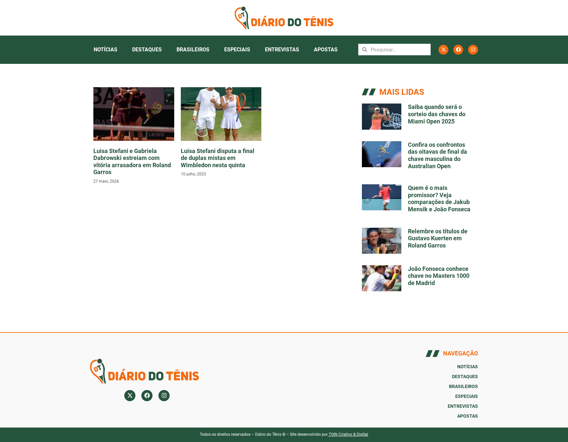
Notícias (105, 49)
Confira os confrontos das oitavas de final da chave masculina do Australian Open (437, 155)
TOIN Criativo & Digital (348, 434)
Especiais (237, 49)
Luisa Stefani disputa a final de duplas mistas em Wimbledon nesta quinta (217, 158)
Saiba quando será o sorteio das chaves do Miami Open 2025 (436, 113)
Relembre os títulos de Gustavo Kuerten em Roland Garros (437, 238)
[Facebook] (458, 50)
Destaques (147, 49)
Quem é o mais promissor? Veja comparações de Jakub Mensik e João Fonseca (439, 198)
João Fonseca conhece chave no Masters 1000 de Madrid (438, 275)
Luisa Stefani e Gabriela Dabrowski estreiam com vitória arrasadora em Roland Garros (132, 161)
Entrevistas (282, 49)
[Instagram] (473, 50)
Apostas (326, 49)
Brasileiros (193, 49)
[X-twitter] (443, 50)
